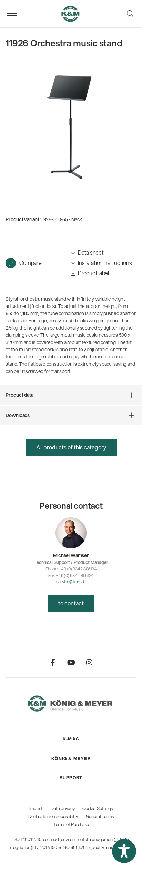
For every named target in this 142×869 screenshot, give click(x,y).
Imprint (36, 808)
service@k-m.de (71, 582)
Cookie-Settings (97, 808)
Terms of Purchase (71, 824)
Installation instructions (104, 263)
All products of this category (71, 447)
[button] (124, 851)
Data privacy (63, 808)
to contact (71, 603)
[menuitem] (71, 739)
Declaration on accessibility (53, 816)
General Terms (100, 816)
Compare (30, 263)
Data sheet (90, 252)
